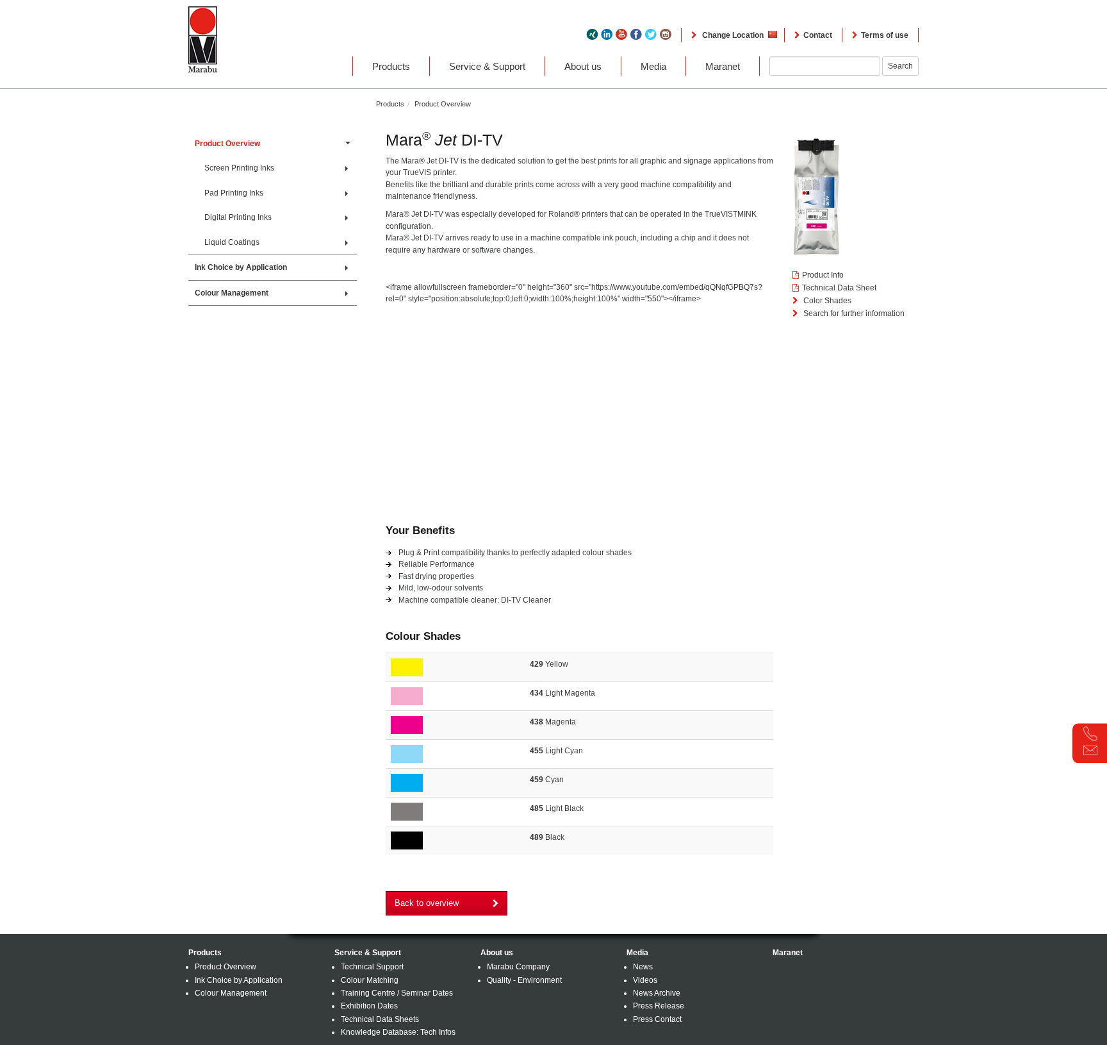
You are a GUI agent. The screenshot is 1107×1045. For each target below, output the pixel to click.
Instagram (665, 34)
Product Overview (442, 104)
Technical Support (372, 966)
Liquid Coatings (232, 242)
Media (653, 66)
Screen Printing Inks (240, 167)
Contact (817, 35)
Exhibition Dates (369, 1005)
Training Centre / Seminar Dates (397, 993)
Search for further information (853, 313)
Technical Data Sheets (380, 1019)
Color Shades (826, 300)
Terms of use (884, 35)
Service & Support (487, 66)
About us (583, 66)
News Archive (656, 993)
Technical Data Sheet (839, 287)
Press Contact (657, 1019)
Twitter (651, 34)
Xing (592, 34)
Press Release (658, 1005)
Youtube (621, 34)
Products (391, 66)
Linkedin (606, 34)
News (643, 966)
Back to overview (427, 903)
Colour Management (232, 292)
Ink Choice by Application (242, 267)
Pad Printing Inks (234, 192)
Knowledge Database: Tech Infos (398, 1032)
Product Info (823, 275)
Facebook (636, 34)
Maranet (722, 66)
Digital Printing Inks (239, 217)
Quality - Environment (524, 980)
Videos (645, 980)
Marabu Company (518, 966)
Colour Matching (369, 980)
